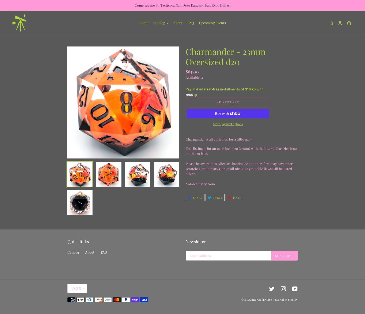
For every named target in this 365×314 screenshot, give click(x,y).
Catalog (73, 252)
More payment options (228, 124)
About (89, 252)
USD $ (76, 288)
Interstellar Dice (261, 299)
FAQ (104, 252)
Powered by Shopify (285, 299)
